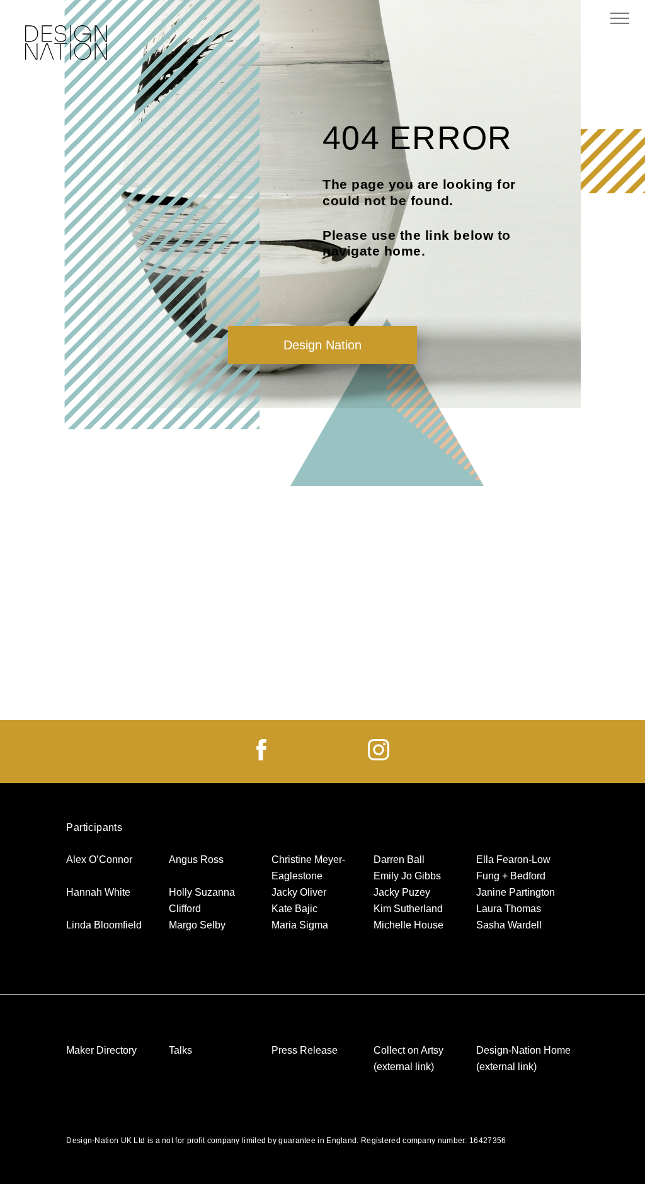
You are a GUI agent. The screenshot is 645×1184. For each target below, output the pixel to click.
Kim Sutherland (408, 908)
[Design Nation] (66, 44)
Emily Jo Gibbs (407, 876)
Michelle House (408, 925)
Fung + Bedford (510, 876)
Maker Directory (101, 1050)
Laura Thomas (508, 908)
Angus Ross (196, 859)
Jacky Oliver (298, 892)
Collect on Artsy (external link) (408, 1058)
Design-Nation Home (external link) (523, 1058)
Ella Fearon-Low (513, 859)
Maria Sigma (299, 925)
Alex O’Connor (99, 859)
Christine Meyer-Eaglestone (308, 867)
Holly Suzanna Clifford (202, 900)
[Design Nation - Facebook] (261, 757)
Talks (180, 1050)
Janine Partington (515, 892)
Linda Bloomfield (104, 925)
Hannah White (98, 892)
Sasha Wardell (509, 925)
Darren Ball (399, 859)
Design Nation (322, 345)
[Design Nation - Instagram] (378, 757)
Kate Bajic (294, 908)
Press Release (304, 1050)
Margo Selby (197, 925)
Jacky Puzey (402, 892)
